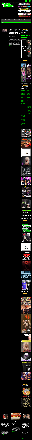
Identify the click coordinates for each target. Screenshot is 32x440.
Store (7, 20)
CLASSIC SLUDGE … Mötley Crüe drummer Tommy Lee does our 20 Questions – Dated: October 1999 (5, 423)
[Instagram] (28, 1)
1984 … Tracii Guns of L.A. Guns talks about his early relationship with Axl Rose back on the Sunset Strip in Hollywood (14, 33)
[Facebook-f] (23, 1)
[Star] (30, 1)
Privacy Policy (24, 438)
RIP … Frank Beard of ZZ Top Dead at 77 (23, 104)
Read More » (10, 45)
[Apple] (29, 1)
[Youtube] (26, 1)
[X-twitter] (25, 1)
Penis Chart (20, 19)
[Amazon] (26, 37)
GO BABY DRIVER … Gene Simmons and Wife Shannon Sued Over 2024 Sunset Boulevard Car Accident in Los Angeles (26, 424)
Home (2, 19)
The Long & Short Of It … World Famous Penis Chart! (15, 422)
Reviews (9, 19)
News (5, 19)
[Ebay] (24, 37)
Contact (2, 20)
